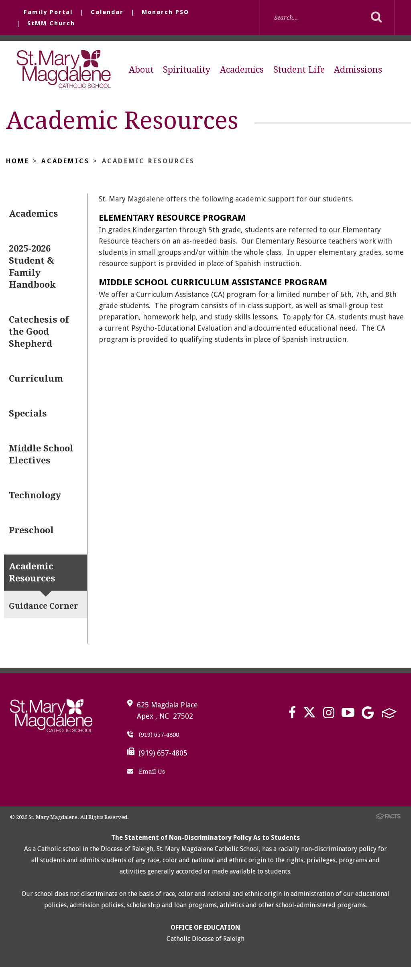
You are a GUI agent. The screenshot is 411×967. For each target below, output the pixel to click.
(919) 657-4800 (158, 734)
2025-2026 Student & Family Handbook (32, 267)
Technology (35, 495)
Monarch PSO (165, 12)
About (141, 70)
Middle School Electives (41, 454)
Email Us (151, 771)
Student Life (299, 70)
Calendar (107, 12)
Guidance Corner (43, 606)
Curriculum (36, 379)
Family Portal (48, 12)
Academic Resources (148, 161)
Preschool (31, 530)
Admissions (358, 70)
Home (17, 161)
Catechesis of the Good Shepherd (39, 332)
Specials (28, 413)
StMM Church (51, 23)
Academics (242, 70)
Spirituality (186, 70)
